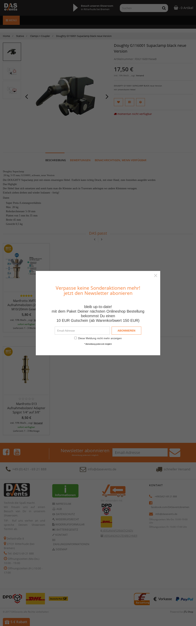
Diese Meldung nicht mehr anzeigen (100, 338)
